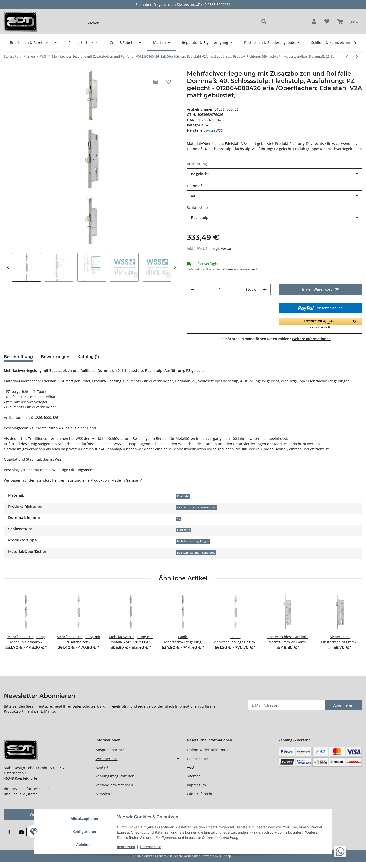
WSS (209, 125)
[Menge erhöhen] (264, 289)
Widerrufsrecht (199, 793)
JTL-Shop (225, 856)
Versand (228, 248)
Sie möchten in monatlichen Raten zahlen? (274, 338)
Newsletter (105, 793)
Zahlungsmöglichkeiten (115, 776)
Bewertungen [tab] (55, 357)
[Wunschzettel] (326, 21)
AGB (190, 767)
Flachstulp (183, 530)
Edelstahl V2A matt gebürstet (196, 552)
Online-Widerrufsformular (209, 749)
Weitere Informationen (311, 338)
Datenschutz (197, 758)
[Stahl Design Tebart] (20, 21)
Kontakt (102, 767)
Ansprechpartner (110, 749)
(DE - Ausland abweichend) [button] (239, 269)
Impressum (196, 785)
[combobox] (274, 173)
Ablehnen (84, 844)
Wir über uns (107, 758)
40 (178, 518)
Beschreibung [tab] (18, 357)
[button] (314, 21)
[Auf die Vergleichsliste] (155, 81)
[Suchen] (264, 21)
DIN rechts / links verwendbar (196, 507)
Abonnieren (343, 705)
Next (175, 267)
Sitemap (194, 776)
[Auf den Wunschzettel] (168, 81)
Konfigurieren (84, 831)
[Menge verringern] (192, 289)
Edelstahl (183, 496)
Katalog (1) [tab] (88, 357)
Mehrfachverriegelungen (193, 541)
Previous (8, 267)
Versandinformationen (114, 785)
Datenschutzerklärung (91, 706)
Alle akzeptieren (84, 818)
